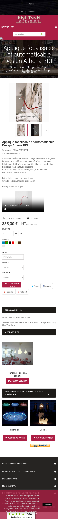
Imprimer (34, 218)
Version (5, 262)
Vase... (43, 430)
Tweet (36, 286)
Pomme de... (15, 430)
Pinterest (23, 292)
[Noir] (10, 242)
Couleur (6, 239)
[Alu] (3, 246)
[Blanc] (16, 242)
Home (13, 67)
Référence (7, 150)
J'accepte (47, 505)
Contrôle (6, 273)
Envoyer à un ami (14, 218)
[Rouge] (13, 242)
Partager (47, 286)
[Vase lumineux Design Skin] (43, 413)
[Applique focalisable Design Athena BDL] (21, 130)
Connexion (32, 11)
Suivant (46, 130)
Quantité (6, 229)
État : (4, 154)
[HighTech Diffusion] (29, 19)
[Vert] (6, 242)
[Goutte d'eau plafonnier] (17, 353)
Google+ (10, 292)
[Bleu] (3, 242)
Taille (4, 252)
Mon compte (9, 486)
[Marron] (19, 242)
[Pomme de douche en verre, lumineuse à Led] (15, 413)
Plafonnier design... (17, 373)
